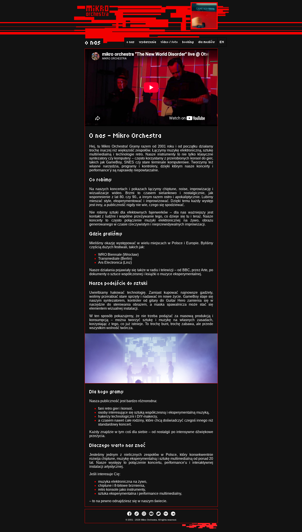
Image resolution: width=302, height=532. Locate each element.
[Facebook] (129, 515)
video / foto (169, 42)
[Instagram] (144, 515)
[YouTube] (151, 515)
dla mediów (206, 42)
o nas (131, 42)
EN (222, 42)
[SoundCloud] (173, 515)
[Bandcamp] (158, 515)
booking (188, 42)
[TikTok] (137, 515)
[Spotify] (166, 515)
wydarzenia (147, 42)
